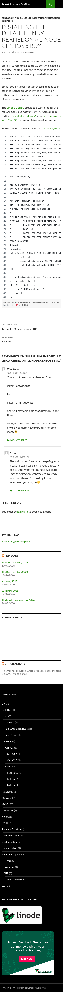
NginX (5, 816)
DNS (4, 703)
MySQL (6, 804)
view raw (54, 302)
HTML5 (8, 860)
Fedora (9, 766)
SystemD (8, 791)
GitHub (25, 305)
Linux (25, 18)
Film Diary (11, 555)
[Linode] (22, 916)
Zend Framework (14, 879)
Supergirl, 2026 (10, 590)
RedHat (49, 18)
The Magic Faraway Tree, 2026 (18, 600)
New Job (7, 339)
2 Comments (27, 52)
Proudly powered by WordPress (31, 987)
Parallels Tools (11, 835)
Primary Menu (59, 4)
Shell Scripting (9, 841)
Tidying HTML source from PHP (19, 326)
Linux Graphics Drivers (16, 728)
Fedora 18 (12, 779)
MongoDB (7, 797)
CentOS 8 (12, 760)
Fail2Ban (6, 709)
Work (5, 885)
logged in (22, 511)
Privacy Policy (8, 987)
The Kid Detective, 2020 (15, 571)
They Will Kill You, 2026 (15, 562)
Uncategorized (10, 848)
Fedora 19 (12, 785)
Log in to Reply (18, 440)
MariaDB (8, 810)
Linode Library (15, 107)
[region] (31, 217)
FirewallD (9, 722)
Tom (16, 52)
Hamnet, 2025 (9, 581)
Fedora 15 (12, 772)
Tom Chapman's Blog (16, 4)
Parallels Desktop (11, 829)
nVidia (5, 822)
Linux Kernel (36, 18)
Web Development (12, 854)
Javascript (9, 866)
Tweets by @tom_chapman (16, 541)
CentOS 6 (16, 18)
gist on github (52, 128)
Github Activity (15, 663)
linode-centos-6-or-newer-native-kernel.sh (26, 302)
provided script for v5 (24, 115)
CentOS (6, 18)
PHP (6, 873)
